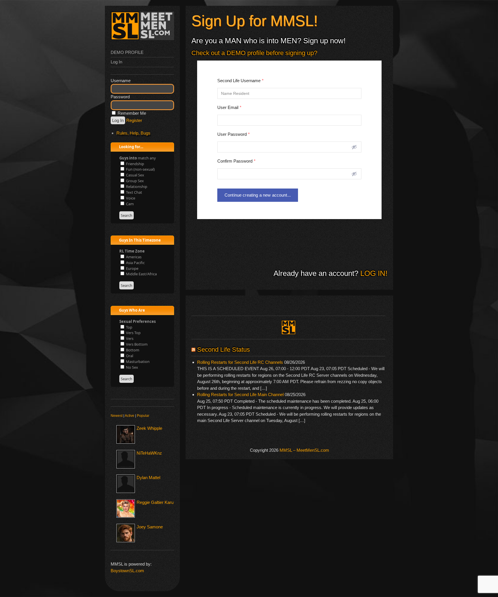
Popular (143, 416)
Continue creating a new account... (258, 195)
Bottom (132, 350)
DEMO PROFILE (127, 52)
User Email (229, 107)
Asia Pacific (135, 262)
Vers (129, 338)
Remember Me (131, 113)
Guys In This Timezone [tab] (139, 240)
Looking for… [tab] (130, 146)
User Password (233, 134)
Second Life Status (223, 349)
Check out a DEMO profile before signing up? (254, 53)
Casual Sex (134, 175)
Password (120, 96)
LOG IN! (372, 273)
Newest (116, 416)
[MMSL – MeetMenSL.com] (142, 38)
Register (134, 120)
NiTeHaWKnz (149, 453)
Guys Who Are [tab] (131, 310)
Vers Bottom (136, 344)
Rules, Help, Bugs (133, 133)
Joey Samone (150, 526)
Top (128, 327)
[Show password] (354, 147)
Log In (116, 61)
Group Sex (134, 180)
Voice (130, 198)
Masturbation (137, 361)
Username (121, 80)
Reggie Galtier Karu (155, 502)
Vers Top (133, 332)
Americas (133, 256)
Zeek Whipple (149, 428)
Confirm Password (236, 161)
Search (126, 215)
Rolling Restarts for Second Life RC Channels (240, 362)
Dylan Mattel (148, 477)
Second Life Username (240, 80)
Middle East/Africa (141, 273)
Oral (129, 355)
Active (129, 416)
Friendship (134, 163)
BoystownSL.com (127, 570)
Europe (131, 268)
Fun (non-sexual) (140, 169)
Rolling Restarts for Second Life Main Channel (240, 394)
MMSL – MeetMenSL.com (304, 450)
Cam (129, 203)
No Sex (131, 367)
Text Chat (133, 192)
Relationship (136, 186)
